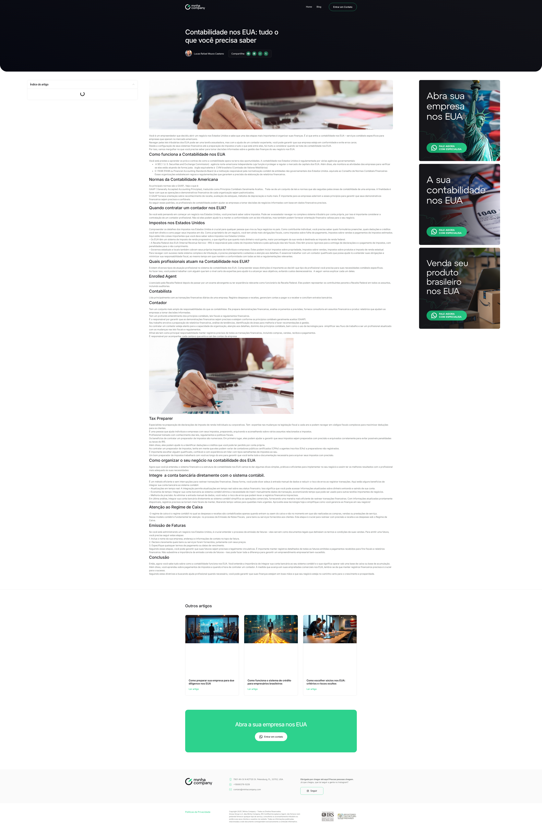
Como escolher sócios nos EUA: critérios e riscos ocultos (326, 682)
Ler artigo (194, 689)
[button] (248, 53)
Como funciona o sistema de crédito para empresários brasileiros (269, 682)
